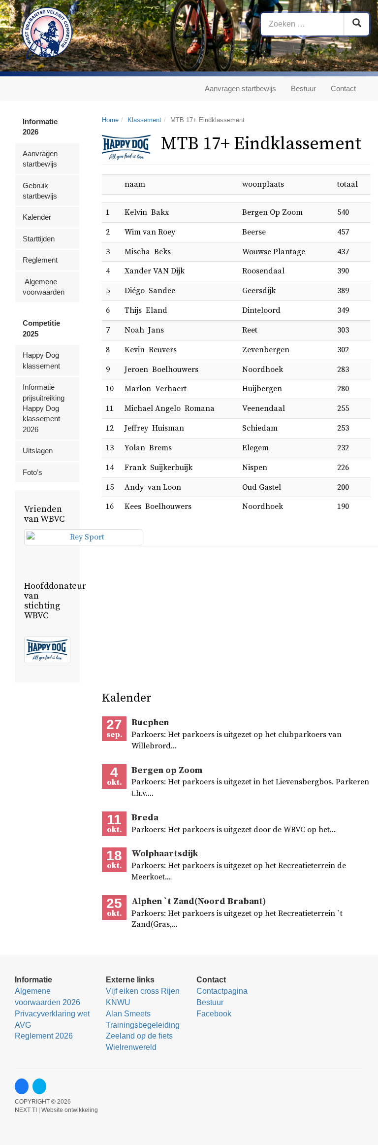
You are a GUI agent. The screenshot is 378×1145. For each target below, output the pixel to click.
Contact (343, 88)
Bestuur (303, 88)
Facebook (213, 1014)
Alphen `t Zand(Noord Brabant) (198, 901)
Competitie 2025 (41, 328)
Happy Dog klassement (41, 360)
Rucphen (150, 722)
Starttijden (39, 239)
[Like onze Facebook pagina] (22, 1086)
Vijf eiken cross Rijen (143, 991)
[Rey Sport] (83, 537)
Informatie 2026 (40, 126)
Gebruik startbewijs (40, 190)
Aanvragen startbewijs (240, 88)
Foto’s (32, 472)
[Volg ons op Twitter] (39, 1086)
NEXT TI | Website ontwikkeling (56, 1110)
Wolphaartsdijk (164, 853)
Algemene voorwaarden (43, 286)
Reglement (40, 260)
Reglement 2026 (44, 1036)
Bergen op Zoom (166, 770)
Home (110, 120)
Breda (144, 817)
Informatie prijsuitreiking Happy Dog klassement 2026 (43, 408)
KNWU (118, 1002)
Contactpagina (222, 991)
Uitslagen (38, 450)
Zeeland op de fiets (139, 1036)
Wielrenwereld (131, 1047)
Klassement (144, 120)
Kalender (37, 217)
